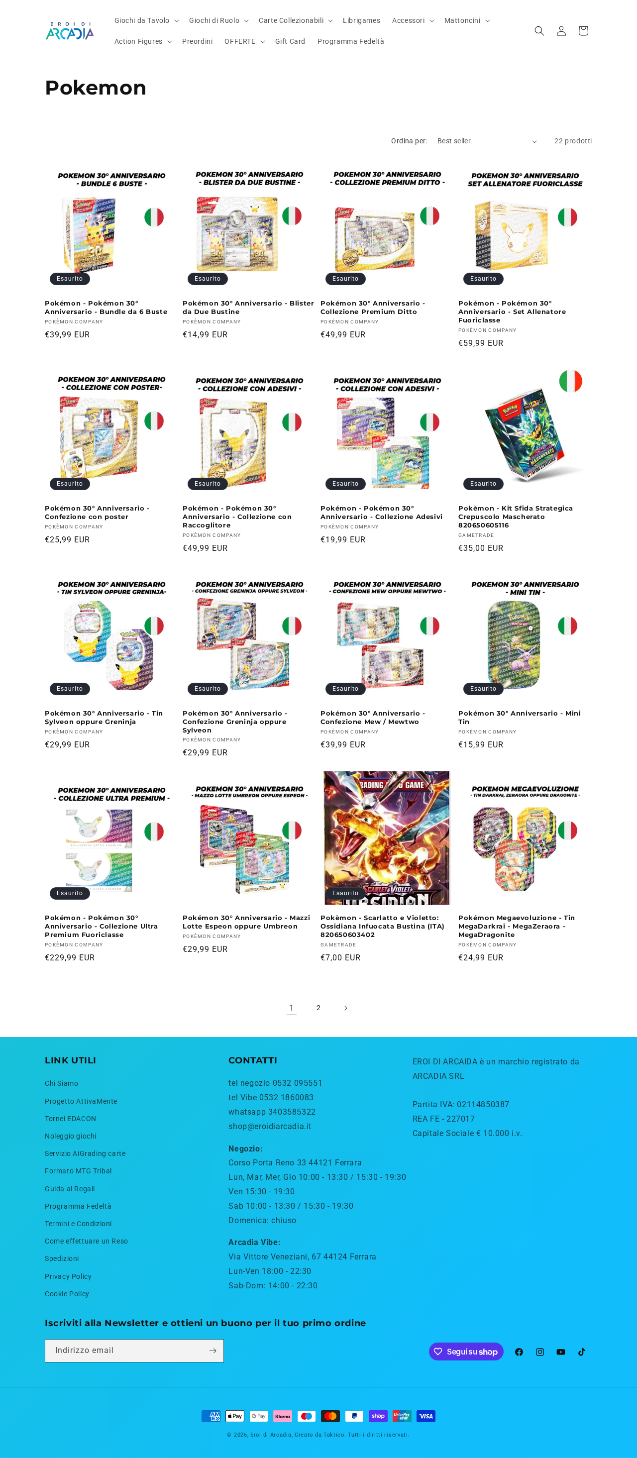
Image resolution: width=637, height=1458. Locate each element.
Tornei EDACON (71, 1119)
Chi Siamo (61, 1083)
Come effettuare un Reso (86, 1241)
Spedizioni (62, 1258)
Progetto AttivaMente (81, 1101)
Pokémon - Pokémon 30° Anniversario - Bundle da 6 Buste (106, 307)
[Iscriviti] (212, 1350)
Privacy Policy (68, 1276)
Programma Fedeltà (78, 1206)
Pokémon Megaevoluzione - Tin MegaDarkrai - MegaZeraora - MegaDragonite (516, 926)
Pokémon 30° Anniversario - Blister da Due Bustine (248, 307)
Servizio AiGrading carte (85, 1153)
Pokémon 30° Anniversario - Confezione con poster (97, 512)
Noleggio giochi (71, 1136)
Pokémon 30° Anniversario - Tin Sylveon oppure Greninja (104, 717)
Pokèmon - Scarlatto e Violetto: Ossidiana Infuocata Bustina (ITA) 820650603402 (382, 926)
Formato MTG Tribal (78, 1171)
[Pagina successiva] (345, 1008)
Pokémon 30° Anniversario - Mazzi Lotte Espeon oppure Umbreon (246, 922)
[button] (146, 20)
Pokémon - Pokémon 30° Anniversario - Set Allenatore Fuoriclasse (512, 311)
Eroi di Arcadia (271, 1435)
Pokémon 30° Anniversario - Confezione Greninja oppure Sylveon (235, 721)
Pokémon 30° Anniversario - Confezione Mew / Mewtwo (372, 717)
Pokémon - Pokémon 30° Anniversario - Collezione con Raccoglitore (237, 516)
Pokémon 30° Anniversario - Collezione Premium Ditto (372, 307)
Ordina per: (409, 141)
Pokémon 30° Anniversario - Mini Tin (519, 717)
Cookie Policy (67, 1294)
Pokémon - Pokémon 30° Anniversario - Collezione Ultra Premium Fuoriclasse (101, 926)
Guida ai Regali (70, 1189)
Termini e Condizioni (78, 1224)
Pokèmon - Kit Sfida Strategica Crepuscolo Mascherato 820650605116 (515, 516)
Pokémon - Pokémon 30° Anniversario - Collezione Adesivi (381, 512)
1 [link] (291, 1008)
